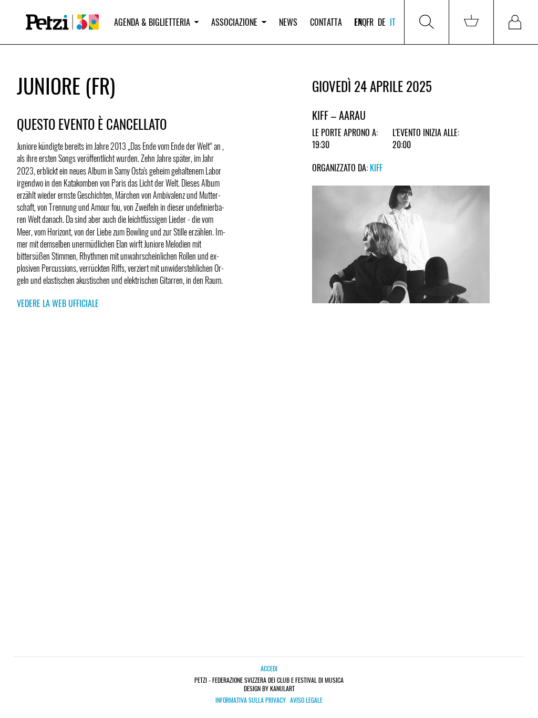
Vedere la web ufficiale (58, 303)
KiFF (376, 167)
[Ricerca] (427, 22)
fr (370, 22)
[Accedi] (516, 22)
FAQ (361, 22)
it (393, 22)
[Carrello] (471, 22)
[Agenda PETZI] (62, 22)
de (382, 22)
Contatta (326, 22)
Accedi (269, 668)
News (288, 22)
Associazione (234, 22)
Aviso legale (306, 700)
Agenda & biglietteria (152, 22)
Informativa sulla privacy (250, 700)
